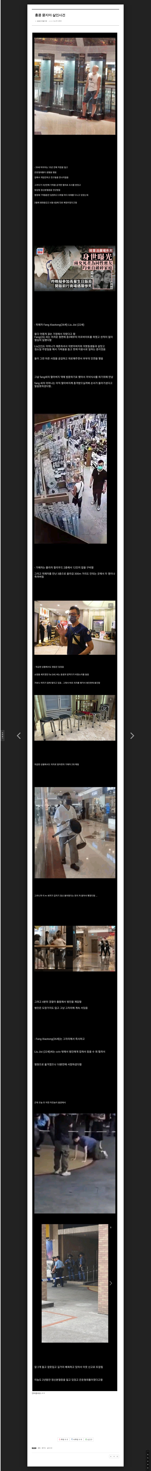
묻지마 (44, 1448)
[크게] (147, 1454)
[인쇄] (147, 1467)
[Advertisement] (75, 1419)
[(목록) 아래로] (147, 1464)
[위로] (147, 1461)
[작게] (147, 1458)
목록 (2, 735)
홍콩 (39, 1448)
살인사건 (49, 1448)
